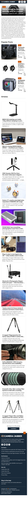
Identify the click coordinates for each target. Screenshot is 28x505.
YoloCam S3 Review (5, 458)
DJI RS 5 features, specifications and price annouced (12, 451)
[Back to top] (24, 433)
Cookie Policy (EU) (5, 471)
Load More (13, 428)
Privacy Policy (4, 474)
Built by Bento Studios (6, 493)
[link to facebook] (6, 444)
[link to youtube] (4, 444)
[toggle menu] (24, 1)
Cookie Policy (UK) (5, 469)
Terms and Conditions (6, 473)
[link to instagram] (2, 444)
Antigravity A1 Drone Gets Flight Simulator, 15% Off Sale (13, 453)
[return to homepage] (8, 2)
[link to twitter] (9, 444)
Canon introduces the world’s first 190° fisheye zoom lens (13, 449)
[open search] (19, 1)
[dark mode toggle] (22, 1)
